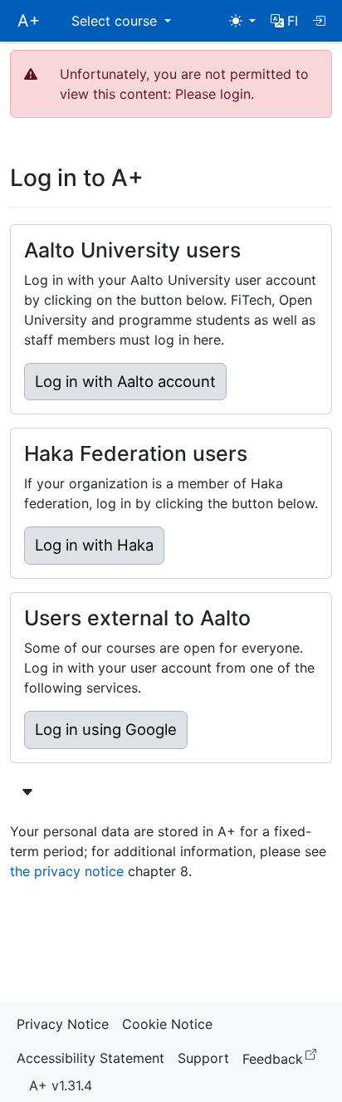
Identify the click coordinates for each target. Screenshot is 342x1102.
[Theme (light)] (242, 20)
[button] (284, 20)
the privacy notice (67, 871)
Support (203, 1058)
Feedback (282, 1057)
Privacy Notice (63, 1024)
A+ (28, 21)
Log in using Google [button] (106, 729)
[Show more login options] (27, 792)
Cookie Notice (167, 1024)
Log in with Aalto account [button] (125, 381)
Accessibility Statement (90, 1058)
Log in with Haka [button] (94, 545)
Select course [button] (116, 20)
